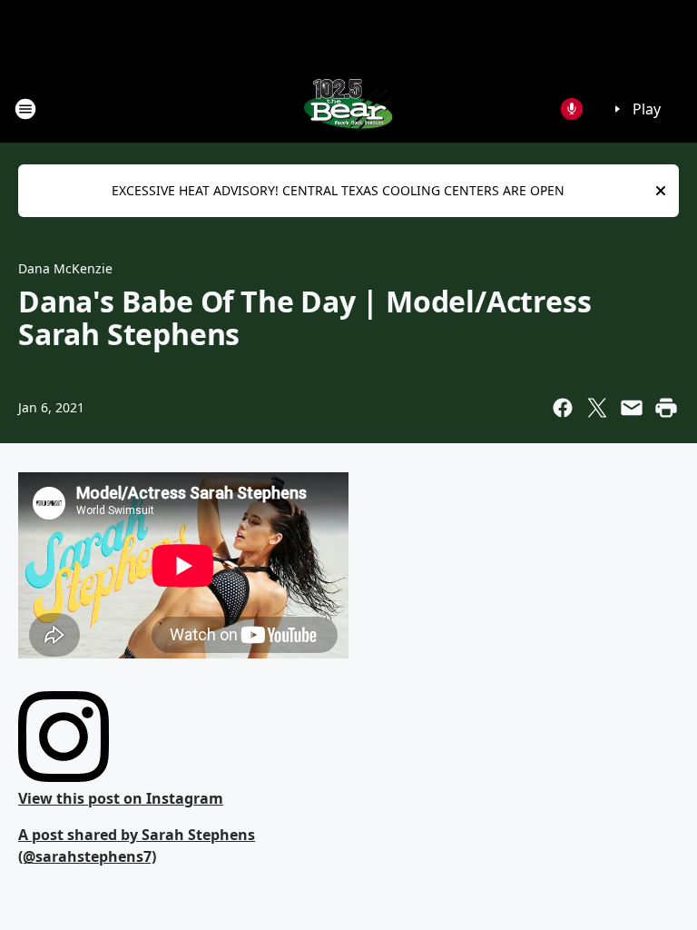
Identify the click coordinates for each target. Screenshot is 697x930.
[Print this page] (666, 407)
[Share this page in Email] (631, 407)
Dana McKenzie (65, 268)
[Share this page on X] (597, 407)
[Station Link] (348, 108)
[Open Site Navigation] (25, 109)
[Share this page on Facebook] (562, 407)
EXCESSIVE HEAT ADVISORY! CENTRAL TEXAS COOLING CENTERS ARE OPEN (338, 190)
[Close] (661, 191)
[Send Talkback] (572, 109)
